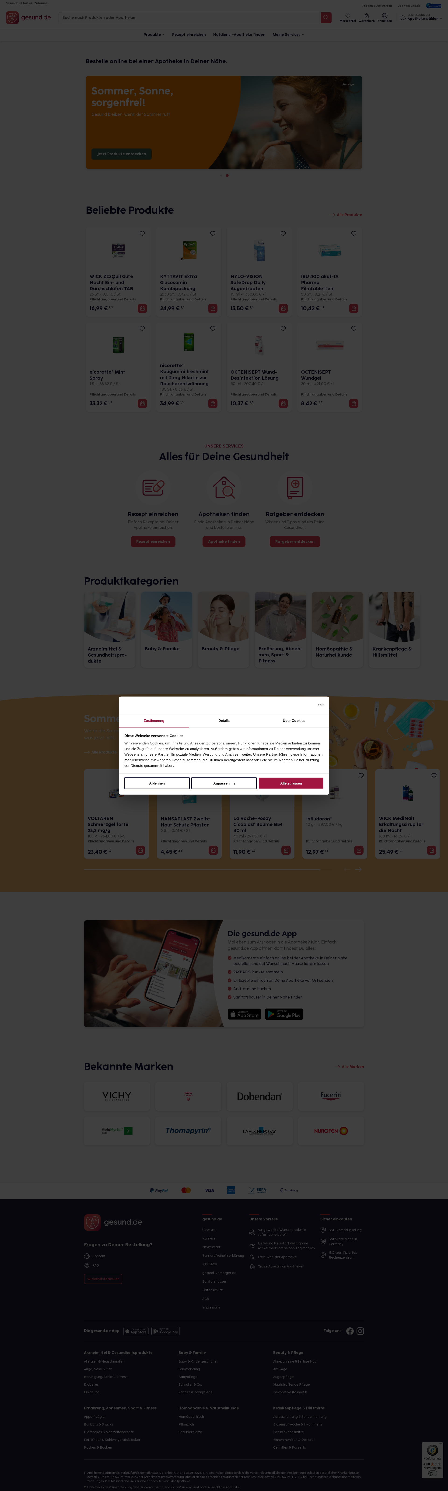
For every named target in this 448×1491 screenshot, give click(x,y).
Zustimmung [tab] (154, 720)
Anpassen (221, 783)
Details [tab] (224, 720)
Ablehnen (157, 783)
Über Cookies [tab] (294, 720)
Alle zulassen (291, 783)
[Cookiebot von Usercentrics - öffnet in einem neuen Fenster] (303, 705)
